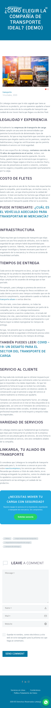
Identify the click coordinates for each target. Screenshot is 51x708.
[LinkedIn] (25, 682)
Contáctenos (35, 690)
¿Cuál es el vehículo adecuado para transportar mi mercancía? (24, 212)
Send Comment (15, 654)
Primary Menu (46, 8)
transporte (7, 92)
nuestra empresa (12, 468)
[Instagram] (29, 682)
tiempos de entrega (13, 546)
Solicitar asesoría (25, 517)
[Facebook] (22, 682)
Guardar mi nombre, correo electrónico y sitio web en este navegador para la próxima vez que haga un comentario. (27, 638)
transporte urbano (7, 299)
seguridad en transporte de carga (18, 542)
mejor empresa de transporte (25, 538)
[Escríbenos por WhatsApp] (46, 702)
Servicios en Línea (18, 690)
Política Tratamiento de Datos (25, 693)
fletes (7, 538)
